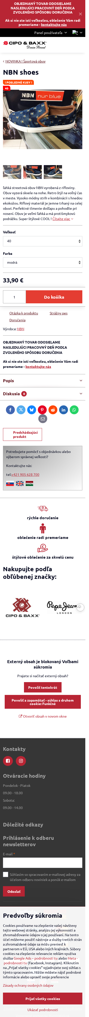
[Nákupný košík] (67, 45)
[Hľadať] (56, 45)
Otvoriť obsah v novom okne (44, 716)
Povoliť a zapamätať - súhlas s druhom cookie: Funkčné (43, 702)
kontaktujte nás (54, 24)
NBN (20, 329)
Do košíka (54, 297)
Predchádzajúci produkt (25, 434)
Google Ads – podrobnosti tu (36, 958)
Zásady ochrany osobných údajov (28, 985)
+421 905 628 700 (25, 474)
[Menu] (79, 45)
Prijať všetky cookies (42, 998)
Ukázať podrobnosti (42, 1009)
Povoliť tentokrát (42, 687)
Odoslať (14, 891)
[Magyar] (29, 484)
